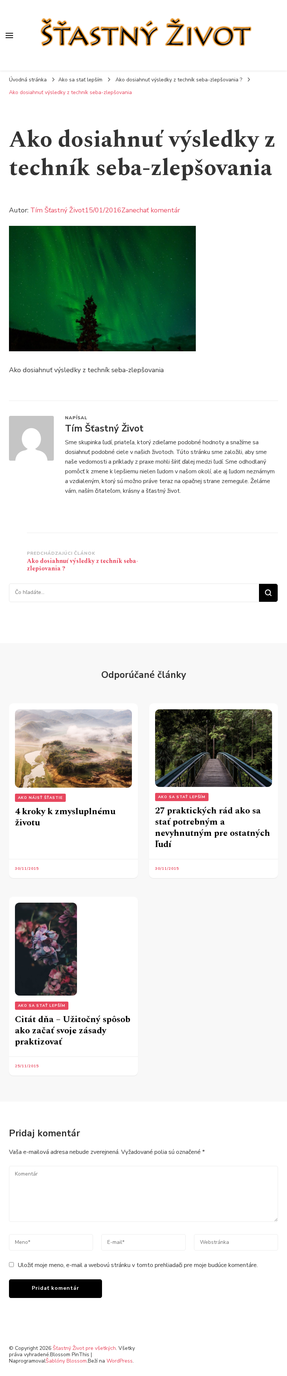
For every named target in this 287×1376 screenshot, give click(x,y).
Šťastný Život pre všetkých (84, 1348)
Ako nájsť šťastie (40, 797)
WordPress (120, 1360)
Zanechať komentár (150, 210)
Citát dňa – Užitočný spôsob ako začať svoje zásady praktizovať (72, 1031)
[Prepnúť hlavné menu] (9, 35)
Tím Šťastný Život (57, 210)
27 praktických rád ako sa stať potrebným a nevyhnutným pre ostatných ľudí (212, 827)
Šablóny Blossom (66, 1360)
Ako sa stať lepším (80, 79)
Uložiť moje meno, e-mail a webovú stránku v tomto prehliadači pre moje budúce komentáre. (138, 1265)
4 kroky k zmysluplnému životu (65, 817)
